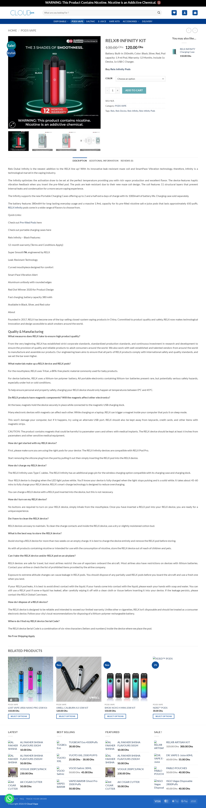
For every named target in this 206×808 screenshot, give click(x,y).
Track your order (36, 799)
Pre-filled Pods (28, 222)
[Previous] (14, 82)
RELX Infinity (15, 207)
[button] (184, 12)
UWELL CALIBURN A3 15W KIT (72, 707)
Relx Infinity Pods (120, 69)
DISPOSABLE (60, 21)
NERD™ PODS (160, 707)
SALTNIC (90, 21)
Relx (113, 111)
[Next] (95, 82)
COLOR (108, 78)
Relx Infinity (132, 111)
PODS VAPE (77, 21)
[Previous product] (194, 30)
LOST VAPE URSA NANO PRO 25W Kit (27, 707)
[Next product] (188, 30)
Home (12, 30)
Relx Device (121, 111)
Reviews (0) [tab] (127, 160)
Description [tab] (80, 160)
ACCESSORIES (130, 21)
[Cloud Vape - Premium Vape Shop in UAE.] (23, 13)
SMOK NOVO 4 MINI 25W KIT (120, 707)
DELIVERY (147, 21)
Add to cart (134, 90)
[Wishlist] (174, 12)
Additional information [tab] (103, 160)
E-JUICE (102, 21)
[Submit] (159, 12)
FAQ (22, 799)
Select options (19, 716)
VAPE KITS (114, 21)
